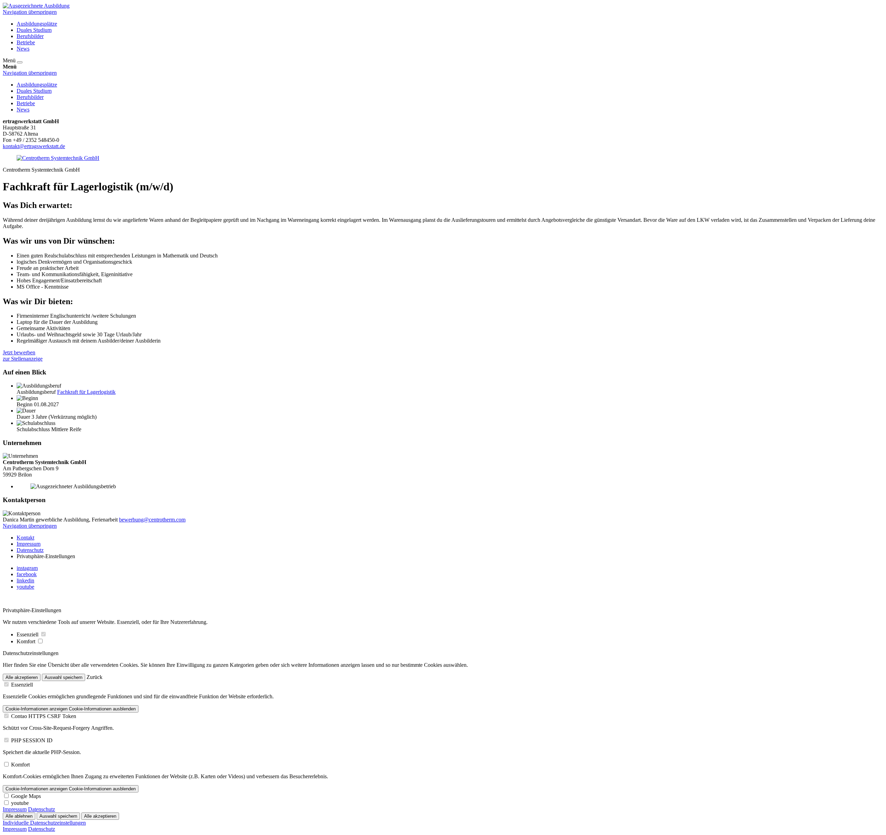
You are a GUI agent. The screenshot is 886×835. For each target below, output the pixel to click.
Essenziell (28, 634)
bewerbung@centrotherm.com (152, 520)
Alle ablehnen (19, 816)
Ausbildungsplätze (37, 24)
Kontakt (25, 538)
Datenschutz (30, 550)
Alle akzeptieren (22, 677)
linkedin (25, 580)
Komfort (27, 641)
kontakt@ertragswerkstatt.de (34, 146)
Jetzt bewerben (19, 352)
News (23, 49)
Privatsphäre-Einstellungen (46, 556)
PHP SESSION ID (32, 740)
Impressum (28, 544)
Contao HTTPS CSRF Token (43, 716)
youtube (25, 587)
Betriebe (26, 42)
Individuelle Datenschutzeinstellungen (44, 823)
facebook (27, 574)
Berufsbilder (30, 36)
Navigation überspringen (30, 12)
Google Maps (26, 796)
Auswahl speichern (63, 677)
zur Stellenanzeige (23, 359)
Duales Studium (34, 30)
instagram (27, 568)
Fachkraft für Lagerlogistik (86, 392)
